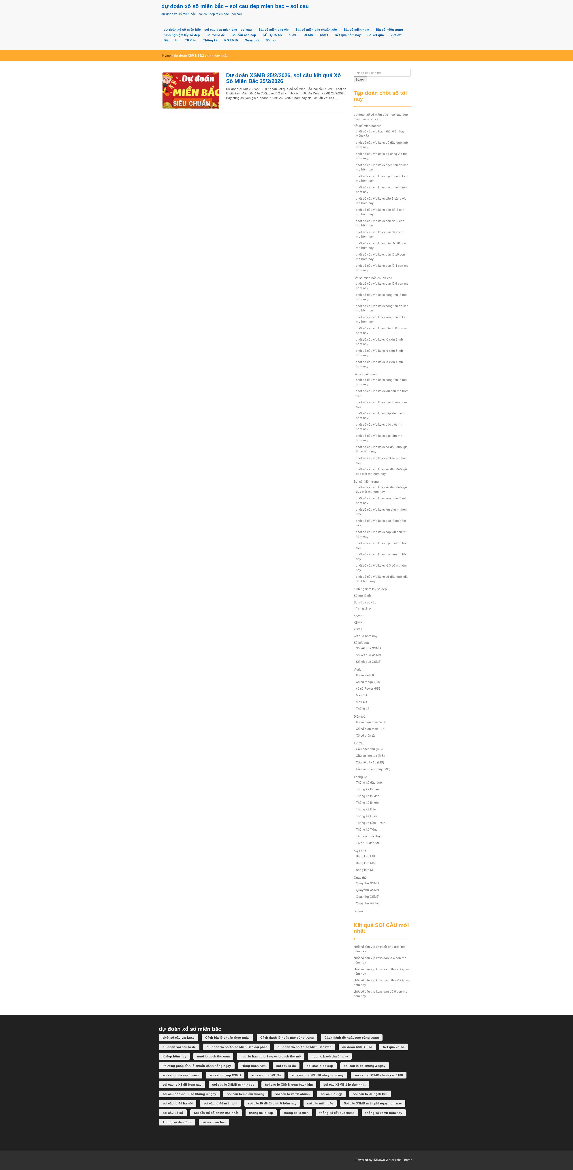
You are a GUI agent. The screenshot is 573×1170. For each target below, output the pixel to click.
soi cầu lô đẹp (331, 1094)
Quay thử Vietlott (368, 903)
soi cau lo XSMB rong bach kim (289, 1084)
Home (166, 55)
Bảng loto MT (365, 870)
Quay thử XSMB (367, 883)
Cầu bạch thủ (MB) (369, 749)
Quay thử (252, 40)
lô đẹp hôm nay (174, 1056)
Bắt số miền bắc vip (274, 29)
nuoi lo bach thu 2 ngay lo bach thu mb (270, 1056)
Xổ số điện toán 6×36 (371, 722)
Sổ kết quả (376, 35)
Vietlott (396, 35)
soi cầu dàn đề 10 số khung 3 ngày (189, 1094)
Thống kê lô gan (367, 789)
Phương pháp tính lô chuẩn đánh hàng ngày (196, 1066)
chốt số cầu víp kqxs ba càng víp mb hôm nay (382, 156)
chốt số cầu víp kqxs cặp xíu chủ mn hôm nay (381, 415)
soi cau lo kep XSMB (225, 1075)
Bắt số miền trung (389, 29)
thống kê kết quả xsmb (337, 1113)
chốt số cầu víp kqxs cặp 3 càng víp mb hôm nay (381, 201)
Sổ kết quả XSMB (368, 648)
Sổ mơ (271, 40)
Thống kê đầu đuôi (369, 782)
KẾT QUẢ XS (272, 35)
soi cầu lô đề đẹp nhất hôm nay (272, 1103)
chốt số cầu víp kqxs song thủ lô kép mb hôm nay (381, 319)
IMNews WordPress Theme (392, 1159)
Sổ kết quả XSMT (368, 661)
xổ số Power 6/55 (368, 688)
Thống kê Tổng (367, 829)
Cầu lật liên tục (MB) (370, 755)
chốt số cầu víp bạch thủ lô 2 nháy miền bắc (380, 134)
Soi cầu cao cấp (244, 35)
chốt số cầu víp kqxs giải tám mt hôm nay (382, 556)
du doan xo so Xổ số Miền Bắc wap (304, 1047)
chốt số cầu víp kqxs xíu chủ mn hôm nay (382, 393)
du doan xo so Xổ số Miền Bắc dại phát (237, 1047)
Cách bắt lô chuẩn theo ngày (227, 1037)
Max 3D (361, 695)
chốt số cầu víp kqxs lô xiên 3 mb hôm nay (379, 353)
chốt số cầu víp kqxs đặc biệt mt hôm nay (382, 545)
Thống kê (210, 40)
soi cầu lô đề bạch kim (370, 1094)
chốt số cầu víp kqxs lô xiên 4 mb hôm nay (379, 364)
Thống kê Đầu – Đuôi (371, 823)
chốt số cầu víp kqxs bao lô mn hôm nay (381, 404)
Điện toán (171, 40)
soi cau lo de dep (320, 1066)
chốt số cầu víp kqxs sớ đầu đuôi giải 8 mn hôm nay (382, 449)
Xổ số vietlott (365, 675)
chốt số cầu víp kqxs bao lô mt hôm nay (381, 523)
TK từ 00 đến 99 (367, 843)
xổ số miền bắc (214, 1122)
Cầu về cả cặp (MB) (370, 762)
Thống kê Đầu (366, 809)
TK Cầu (190, 40)
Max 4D (361, 702)
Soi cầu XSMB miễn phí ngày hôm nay (373, 1103)
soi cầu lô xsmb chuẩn (292, 1094)
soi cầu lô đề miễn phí (220, 1103)
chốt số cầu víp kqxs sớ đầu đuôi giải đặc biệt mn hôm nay (382, 471)
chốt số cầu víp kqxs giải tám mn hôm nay (379, 438)
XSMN (308, 35)
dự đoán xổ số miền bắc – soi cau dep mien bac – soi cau (235, 6)
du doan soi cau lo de (179, 1047)
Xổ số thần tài (365, 735)
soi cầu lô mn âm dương (245, 1094)
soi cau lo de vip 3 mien (180, 1075)
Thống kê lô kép (367, 802)
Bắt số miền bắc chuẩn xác (316, 29)
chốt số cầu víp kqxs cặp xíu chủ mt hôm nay (381, 534)
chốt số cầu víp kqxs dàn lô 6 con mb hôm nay (382, 286)
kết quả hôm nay (348, 35)
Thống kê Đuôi (366, 816)
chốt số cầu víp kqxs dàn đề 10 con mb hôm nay (381, 245)
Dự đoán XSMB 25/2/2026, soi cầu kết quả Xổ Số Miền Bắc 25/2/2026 (283, 78)
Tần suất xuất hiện (369, 836)
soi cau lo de (286, 1066)
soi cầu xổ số (172, 1113)
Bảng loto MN (365, 863)
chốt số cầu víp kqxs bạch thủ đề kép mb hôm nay (382, 167)
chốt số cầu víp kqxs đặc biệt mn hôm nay (379, 427)
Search (360, 79)
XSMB (293, 35)
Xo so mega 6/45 (368, 682)
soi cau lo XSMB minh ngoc (233, 1084)
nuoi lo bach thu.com (213, 1056)
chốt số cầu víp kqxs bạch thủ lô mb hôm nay (381, 189)
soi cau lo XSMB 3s (266, 1075)
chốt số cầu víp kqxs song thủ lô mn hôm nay (381, 382)
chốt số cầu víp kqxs (178, 1037)
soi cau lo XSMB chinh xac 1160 (378, 1075)
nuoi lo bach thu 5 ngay (330, 1056)
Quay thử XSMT (367, 896)
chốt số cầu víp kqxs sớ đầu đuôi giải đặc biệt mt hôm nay (382, 489)
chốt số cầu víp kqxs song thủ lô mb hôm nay (381, 297)
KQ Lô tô (231, 40)
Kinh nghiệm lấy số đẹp (182, 35)
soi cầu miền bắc (320, 1103)
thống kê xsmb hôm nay (383, 1113)
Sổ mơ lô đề (216, 35)
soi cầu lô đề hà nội (177, 1103)
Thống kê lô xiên (367, 796)
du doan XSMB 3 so (357, 1047)
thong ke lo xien (296, 1113)
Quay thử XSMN (367, 890)
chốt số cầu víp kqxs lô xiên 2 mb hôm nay (379, 342)
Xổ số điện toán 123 (370, 729)
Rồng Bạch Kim (253, 1066)
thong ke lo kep (261, 1113)
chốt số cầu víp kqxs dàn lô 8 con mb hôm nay (382, 330)
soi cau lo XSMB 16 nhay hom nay (318, 1075)
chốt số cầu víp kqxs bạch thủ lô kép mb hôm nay (381, 178)
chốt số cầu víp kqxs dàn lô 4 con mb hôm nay (382, 268)
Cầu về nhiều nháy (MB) (373, 769)
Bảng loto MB (365, 856)
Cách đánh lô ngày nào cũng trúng (287, 1037)
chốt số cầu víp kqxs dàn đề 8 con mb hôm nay (380, 234)
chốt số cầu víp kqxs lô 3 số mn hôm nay (382, 460)
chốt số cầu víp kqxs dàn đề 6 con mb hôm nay (380, 223)
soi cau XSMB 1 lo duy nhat (344, 1084)
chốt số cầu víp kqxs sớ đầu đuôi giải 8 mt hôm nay (382, 579)
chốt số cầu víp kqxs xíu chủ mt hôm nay (382, 512)
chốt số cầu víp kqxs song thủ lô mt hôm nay (381, 501)
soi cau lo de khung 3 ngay (364, 1066)
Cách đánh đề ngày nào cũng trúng (352, 1037)
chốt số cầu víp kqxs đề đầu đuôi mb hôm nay (382, 145)
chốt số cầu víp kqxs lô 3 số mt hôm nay (381, 568)
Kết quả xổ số (393, 1047)
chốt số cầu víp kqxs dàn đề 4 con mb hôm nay (380, 212)
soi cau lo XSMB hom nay (181, 1084)
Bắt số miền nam (356, 29)
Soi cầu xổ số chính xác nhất (216, 1113)
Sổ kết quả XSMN (368, 655)
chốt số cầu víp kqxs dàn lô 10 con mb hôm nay (380, 257)
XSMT (324, 35)
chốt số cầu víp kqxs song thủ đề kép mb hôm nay (382, 308)
